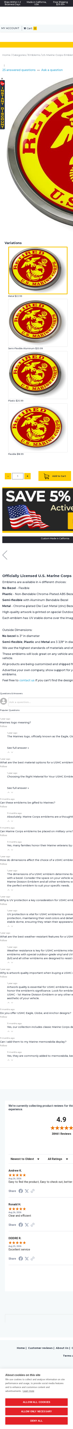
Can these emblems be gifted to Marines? (27, 802)
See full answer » (18, 747)
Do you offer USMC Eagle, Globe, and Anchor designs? (35, 1013)
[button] (8, 752)
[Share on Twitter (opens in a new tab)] (27, 1191)
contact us (27, 680)
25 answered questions (19, 70)
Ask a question (52, 70)
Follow (3, 726)
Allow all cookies (36, 1402)
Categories (19, 55)
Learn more (28, 1391)
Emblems (34, 55)
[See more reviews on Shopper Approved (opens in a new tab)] (33, 1191)
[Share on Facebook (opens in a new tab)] (21, 1191)
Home (6, 55)
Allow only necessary (36, 1411)
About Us (62, 1348)
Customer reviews (40, 1348)
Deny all (36, 1420)
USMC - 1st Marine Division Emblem (30, 994)
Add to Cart (59, 476)
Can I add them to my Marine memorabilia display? (33, 1041)
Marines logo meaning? (15, 722)
